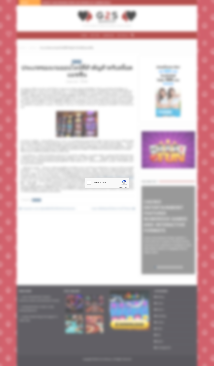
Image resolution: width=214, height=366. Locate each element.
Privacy (121, 187)
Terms (125, 187)
